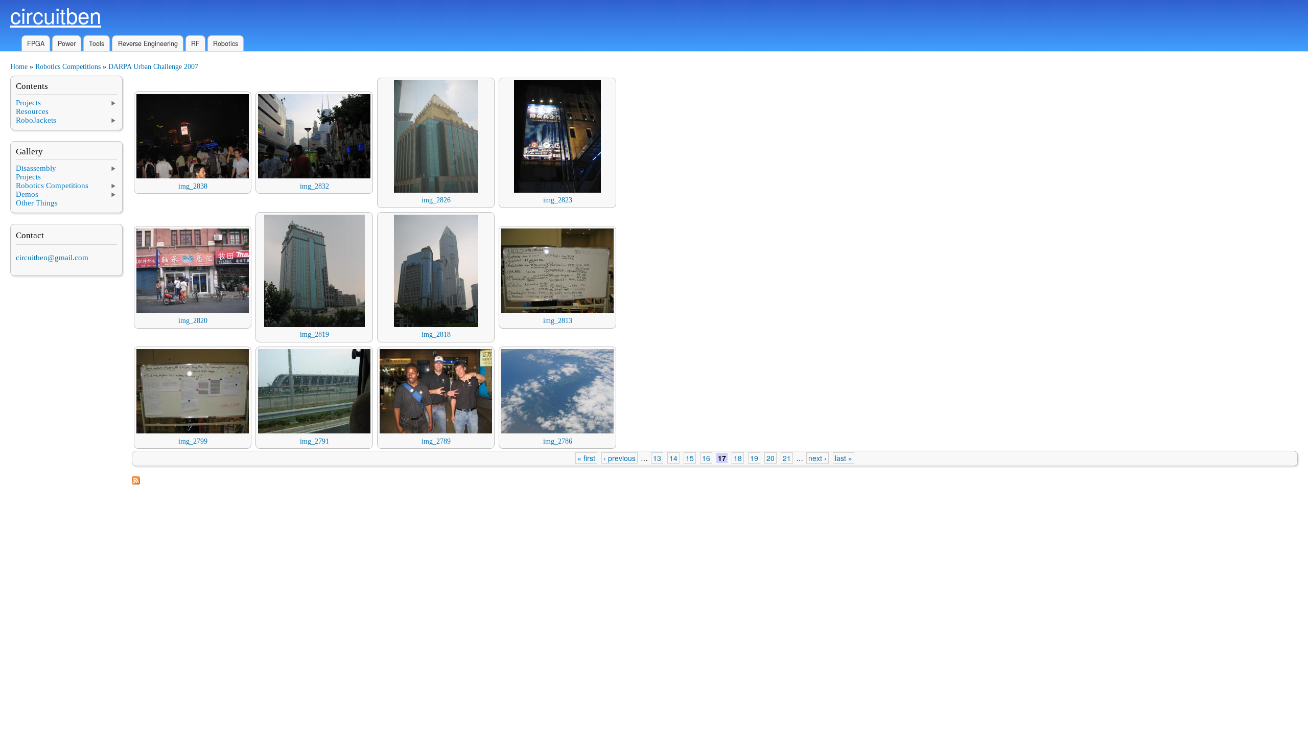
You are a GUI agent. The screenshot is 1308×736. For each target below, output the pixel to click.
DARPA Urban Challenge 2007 (153, 67)
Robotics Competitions (68, 67)
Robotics (225, 43)
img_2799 (192, 441)
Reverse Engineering (148, 43)
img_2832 (314, 186)
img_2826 (436, 200)
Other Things (37, 203)
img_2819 (314, 334)
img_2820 (192, 321)
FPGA (35, 43)
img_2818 (436, 334)
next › (817, 458)
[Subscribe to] (136, 482)
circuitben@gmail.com (52, 258)
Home (19, 67)
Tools (96, 43)
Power (67, 43)
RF (195, 43)
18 (738, 458)
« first (586, 458)
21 (787, 458)
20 (770, 458)
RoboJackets (36, 120)
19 (754, 458)
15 (690, 458)
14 (673, 458)
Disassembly (36, 168)
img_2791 (314, 441)
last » (843, 458)
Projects (28, 103)
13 (657, 458)
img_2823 (557, 200)
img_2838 (192, 186)
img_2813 (557, 321)
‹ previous (619, 458)
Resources (32, 111)
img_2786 (557, 441)
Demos (27, 194)
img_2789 (436, 441)
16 (706, 458)
